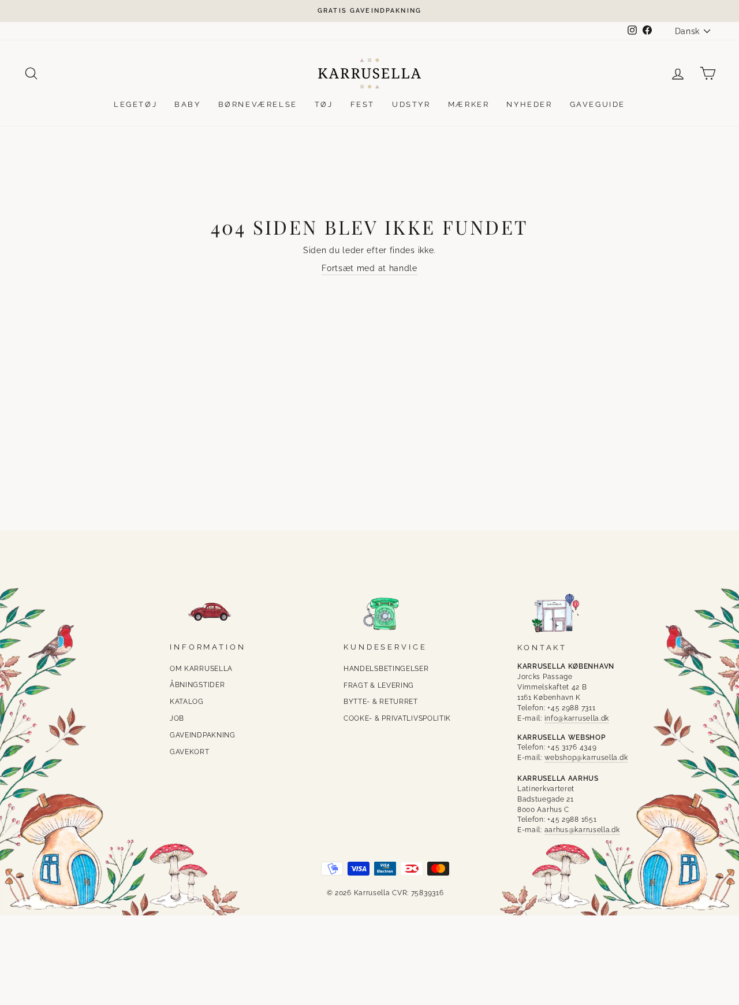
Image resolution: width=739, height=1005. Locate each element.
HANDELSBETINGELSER (386, 669)
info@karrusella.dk (577, 718)
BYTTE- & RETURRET (381, 702)
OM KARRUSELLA (201, 669)
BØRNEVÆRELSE (257, 104)
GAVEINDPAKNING (203, 735)
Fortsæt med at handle (369, 268)
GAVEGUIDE (597, 104)
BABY (187, 104)
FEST (362, 104)
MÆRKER (469, 104)
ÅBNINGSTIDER (197, 685)
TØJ (324, 104)
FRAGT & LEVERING (379, 685)
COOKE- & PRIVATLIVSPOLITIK (397, 718)
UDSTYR (411, 104)
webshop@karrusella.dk (586, 758)
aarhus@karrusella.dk (582, 830)
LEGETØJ (135, 104)
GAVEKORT (190, 752)
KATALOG (187, 702)
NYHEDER (529, 104)
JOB (177, 718)
